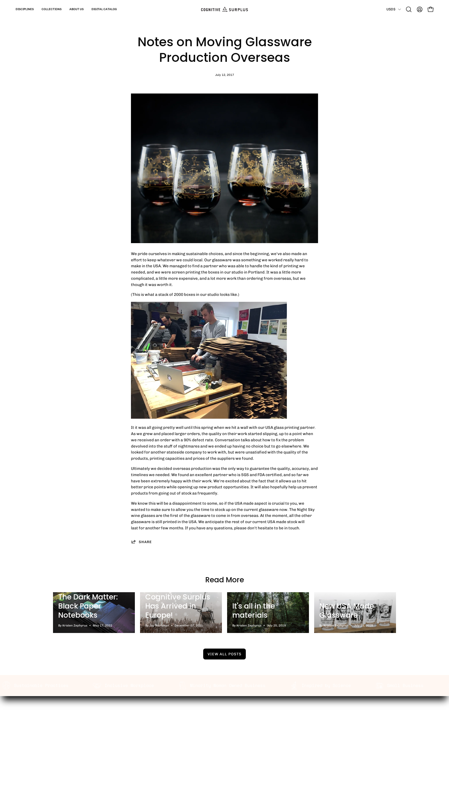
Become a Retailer (229, 725)
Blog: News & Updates (161, 741)
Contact (219, 750)
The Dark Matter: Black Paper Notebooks (88, 606)
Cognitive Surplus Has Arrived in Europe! (177, 606)
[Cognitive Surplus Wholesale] (224, 9)
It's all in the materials (253, 610)
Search (148, 725)
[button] (25, 9)
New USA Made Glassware (346, 610)
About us (149, 733)
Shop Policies (224, 741)
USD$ (390, 9)
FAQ (215, 733)
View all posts (224, 654)
